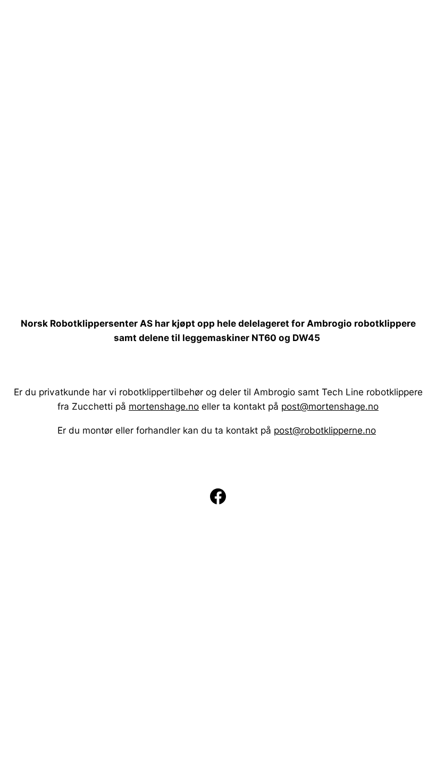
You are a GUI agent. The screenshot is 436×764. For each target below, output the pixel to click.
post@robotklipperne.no (325, 430)
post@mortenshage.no (330, 406)
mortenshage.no (164, 406)
